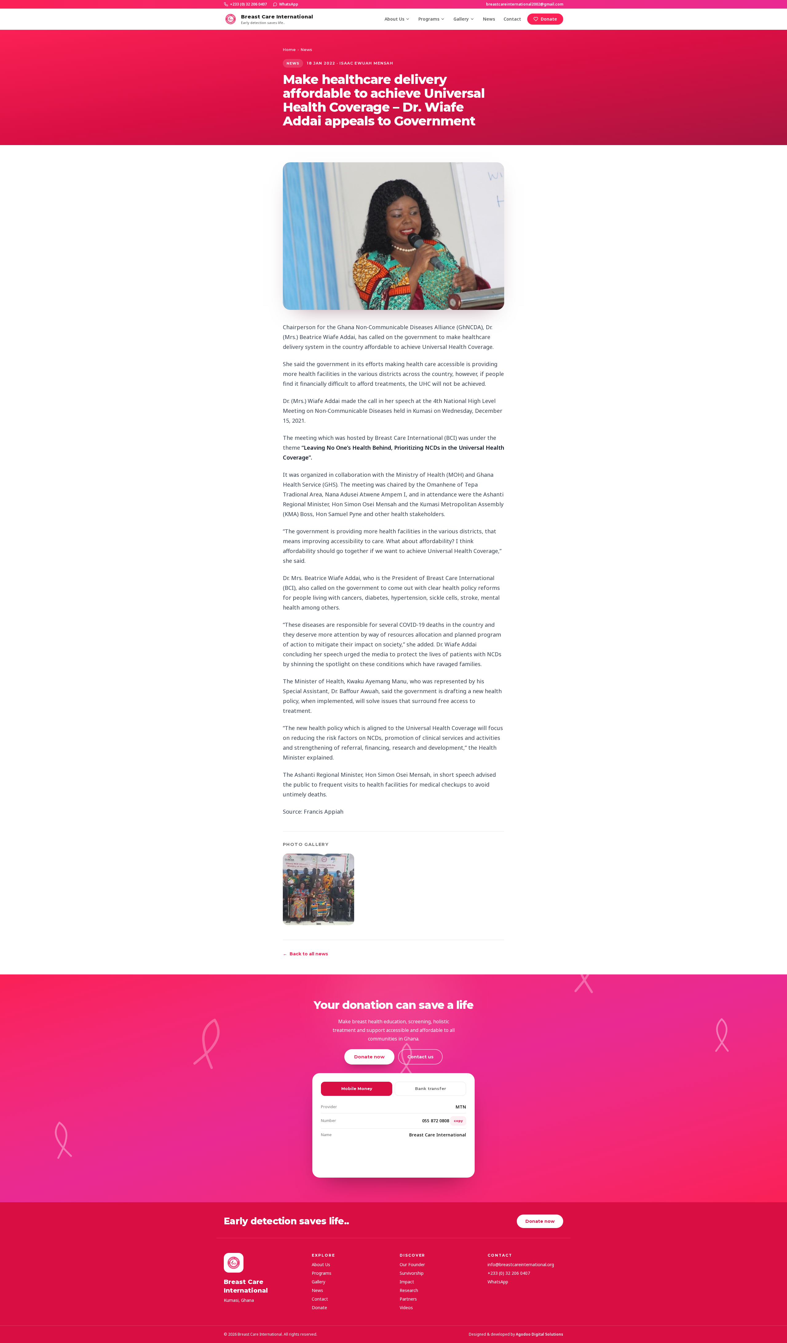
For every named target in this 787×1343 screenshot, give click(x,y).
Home (289, 49)
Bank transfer (430, 1088)
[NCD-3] (318, 889)
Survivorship (412, 1273)
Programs (428, 19)
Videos (406, 1307)
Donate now (369, 1057)
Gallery (461, 19)
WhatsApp (288, 4)
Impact (407, 1282)
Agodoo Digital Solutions (539, 1334)
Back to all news (305, 954)
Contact (512, 19)
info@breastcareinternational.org (521, 1264)
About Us (394, 19)
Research (409, 1290)
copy (458, 1121)
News (489, 19)
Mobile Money (356, 1088)
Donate (549, 19)
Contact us (420, 1057)
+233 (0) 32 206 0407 (248, 4)
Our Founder (412, 1264)
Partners (408, 1299)
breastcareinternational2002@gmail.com (524, 4)
